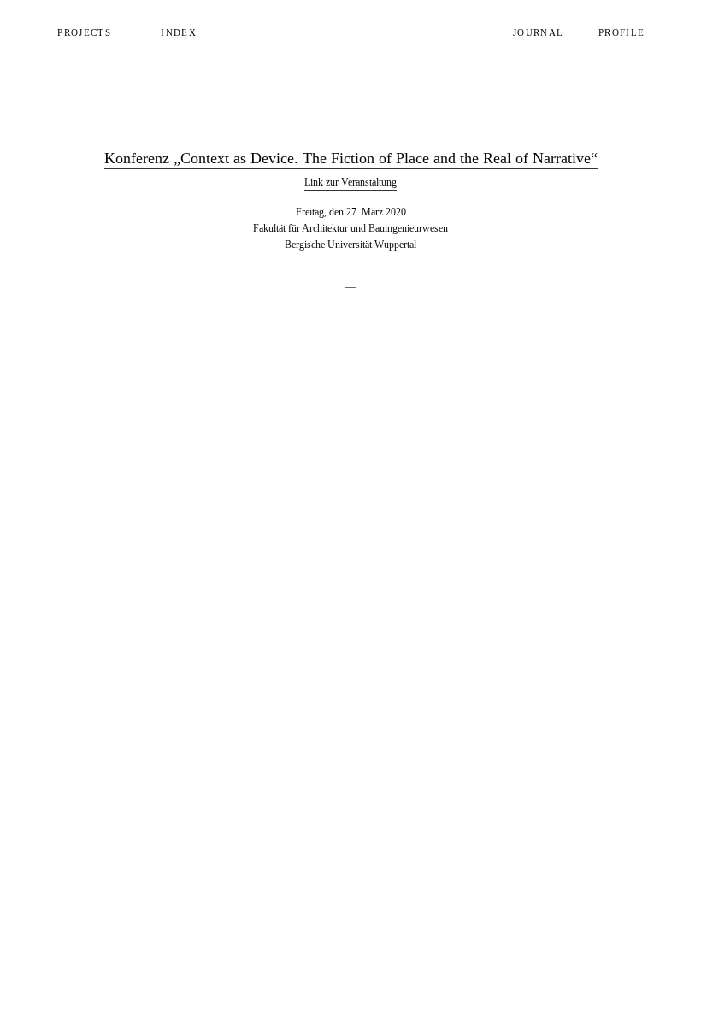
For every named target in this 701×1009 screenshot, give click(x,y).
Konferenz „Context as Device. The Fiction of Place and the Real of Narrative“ (351, 158)
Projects (84, 32)
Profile (621, 32)
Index (179, 32)
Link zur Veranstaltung (350, 182)
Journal (538, 32)
